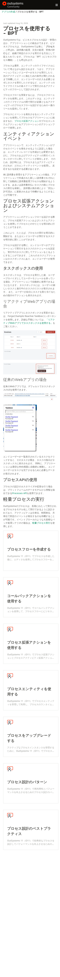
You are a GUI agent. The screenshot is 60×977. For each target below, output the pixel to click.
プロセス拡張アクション (26, 120)
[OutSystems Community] (13, 5)
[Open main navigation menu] (56, 5)
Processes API (19, 493)
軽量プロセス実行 (41, 522)
